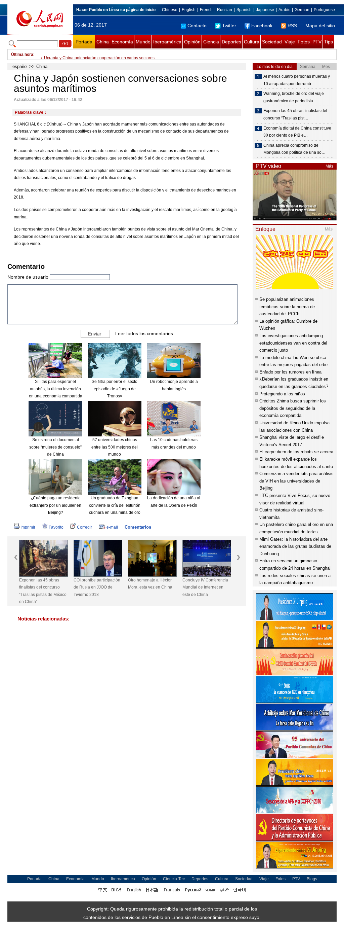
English (189, 9)
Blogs (312, 879)
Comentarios (138, 527)
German (302, 9)
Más (329, 166)
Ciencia (211, 41)
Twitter (229, 25)
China (102, 41)
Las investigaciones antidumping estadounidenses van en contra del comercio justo (293, 343)
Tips (328, 41)
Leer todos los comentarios (144, 333)
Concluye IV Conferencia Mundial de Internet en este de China (205, 587)
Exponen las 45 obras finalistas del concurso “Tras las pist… (295, 114)
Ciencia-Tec (174, 879)
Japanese (265, 9)
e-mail (112, 527)
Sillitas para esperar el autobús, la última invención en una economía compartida (55, 388)
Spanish (244, 9)
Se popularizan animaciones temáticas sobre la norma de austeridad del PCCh (287, 306)
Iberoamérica (167, 41)
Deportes (231, 41)
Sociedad (272, 41)
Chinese (169, 9)
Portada (84, 41)
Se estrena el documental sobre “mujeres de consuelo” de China (55, 447)
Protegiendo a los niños (282, 393)
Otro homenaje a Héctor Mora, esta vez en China (150, 584)
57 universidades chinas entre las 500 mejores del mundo (114, 447)
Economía (122, 41)
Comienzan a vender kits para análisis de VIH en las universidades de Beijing (296, 481)
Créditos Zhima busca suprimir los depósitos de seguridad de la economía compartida (292, 408)
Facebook (261, 25)
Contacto (197, 25)
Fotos (304, 41)
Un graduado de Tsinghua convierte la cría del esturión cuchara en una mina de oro (114, 505)
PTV (316, 41)
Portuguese (324, 9)
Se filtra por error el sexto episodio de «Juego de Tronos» (114, 388)
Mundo (143, 41)
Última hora (22, 54)
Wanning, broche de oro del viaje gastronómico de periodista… (293, 97)
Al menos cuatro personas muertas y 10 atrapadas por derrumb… (296, 80)
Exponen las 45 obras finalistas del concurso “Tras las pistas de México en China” (43, 591)
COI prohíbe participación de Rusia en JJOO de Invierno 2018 (97, 587)
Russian (224, 9)
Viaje (290, 41)
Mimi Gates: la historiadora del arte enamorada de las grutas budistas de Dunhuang (295, 546)
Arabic (284, 9)
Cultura (251, 41)
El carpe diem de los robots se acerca (296, 451)
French (206, 9)
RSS (292, 25)
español (20, 66)
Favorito (56, 527)
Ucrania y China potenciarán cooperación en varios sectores (99, 54)
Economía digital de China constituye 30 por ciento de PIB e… (297, 132)
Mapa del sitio (320, 25)
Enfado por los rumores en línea (290, 372)
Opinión (192, 41)
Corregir (84, 527)
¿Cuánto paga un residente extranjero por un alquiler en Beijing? (55, 505)
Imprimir (27, 527)
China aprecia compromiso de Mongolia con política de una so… (294, 149)
